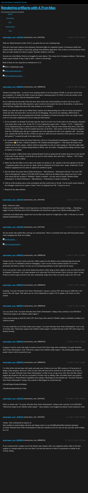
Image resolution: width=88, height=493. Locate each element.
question (10, 14)
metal (10, 31)
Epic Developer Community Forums (14, 2)
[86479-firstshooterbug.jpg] (13, 244)
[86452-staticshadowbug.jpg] (13, 71)
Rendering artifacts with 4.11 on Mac (28, 8)
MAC (10, 22)
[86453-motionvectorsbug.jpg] (14, 76)
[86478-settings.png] (10, 239)
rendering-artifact (10, 26)
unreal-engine (10, 18)
